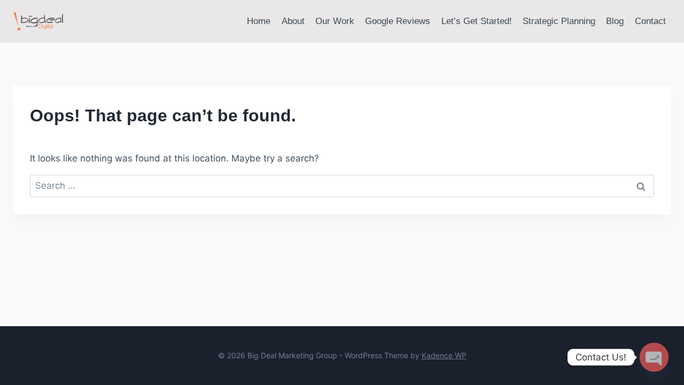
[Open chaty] (654, 357)
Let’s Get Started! (476, 21)
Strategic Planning (559, 21)
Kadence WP (444, 355)
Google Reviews (397, 21)
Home (258, 21)
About (293, 21)
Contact (650, 21)
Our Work (334, 21)
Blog (615, 21)
